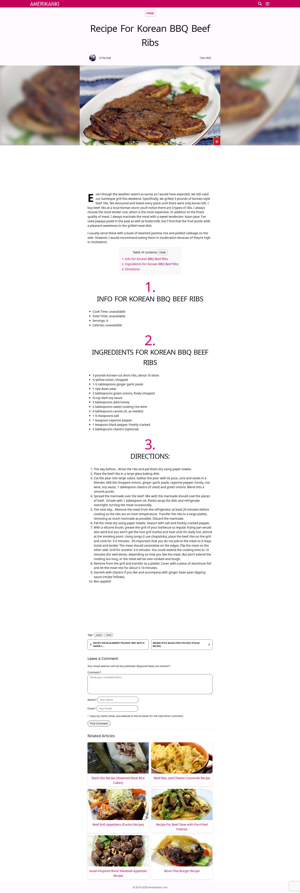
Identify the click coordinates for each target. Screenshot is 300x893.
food (150, 13)
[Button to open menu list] (267, 3)
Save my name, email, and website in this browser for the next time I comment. (136, 716)
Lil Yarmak (105, 58)
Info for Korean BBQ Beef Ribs (145, 259)
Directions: (131, 269)
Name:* (92, 699)
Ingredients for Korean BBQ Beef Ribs (150, 264)
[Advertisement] (150, 167)
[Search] (260, 4)
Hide (162, 252)
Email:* (92, 708)
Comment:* (94, 672)
